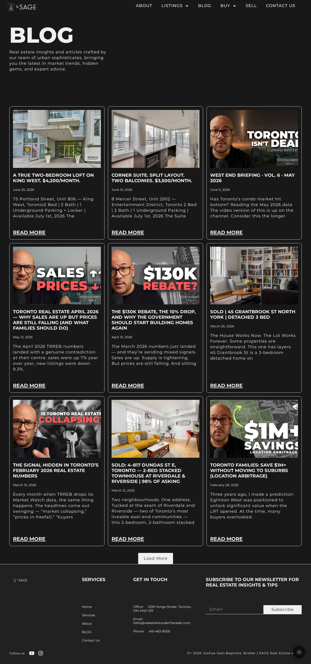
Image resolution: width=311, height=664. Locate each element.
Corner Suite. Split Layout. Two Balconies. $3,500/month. (152, 177)
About (144, 5)
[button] (155, 558)
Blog (204, 5)
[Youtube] (31, 653)
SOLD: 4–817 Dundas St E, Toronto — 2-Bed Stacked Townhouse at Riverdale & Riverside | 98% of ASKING (148, 473)
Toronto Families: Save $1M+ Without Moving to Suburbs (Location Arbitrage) (249, 470)
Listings (172, 5)
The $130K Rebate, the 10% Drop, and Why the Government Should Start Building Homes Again (154, 320)
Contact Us (280, 5)
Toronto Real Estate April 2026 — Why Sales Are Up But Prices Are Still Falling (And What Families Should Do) (56, 320)
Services (88, 615)
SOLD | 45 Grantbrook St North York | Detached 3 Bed (252, 314)
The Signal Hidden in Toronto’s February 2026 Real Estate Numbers (56, 470)
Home (87, 607)
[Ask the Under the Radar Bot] (299, 652)
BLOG (87, 632)
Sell (251, 5)
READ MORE (29, 232)
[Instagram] (40, 653)
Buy (225, 5)
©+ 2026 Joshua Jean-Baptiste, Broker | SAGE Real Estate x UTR (244, 653)
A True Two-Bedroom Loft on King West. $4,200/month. (53, 177)
